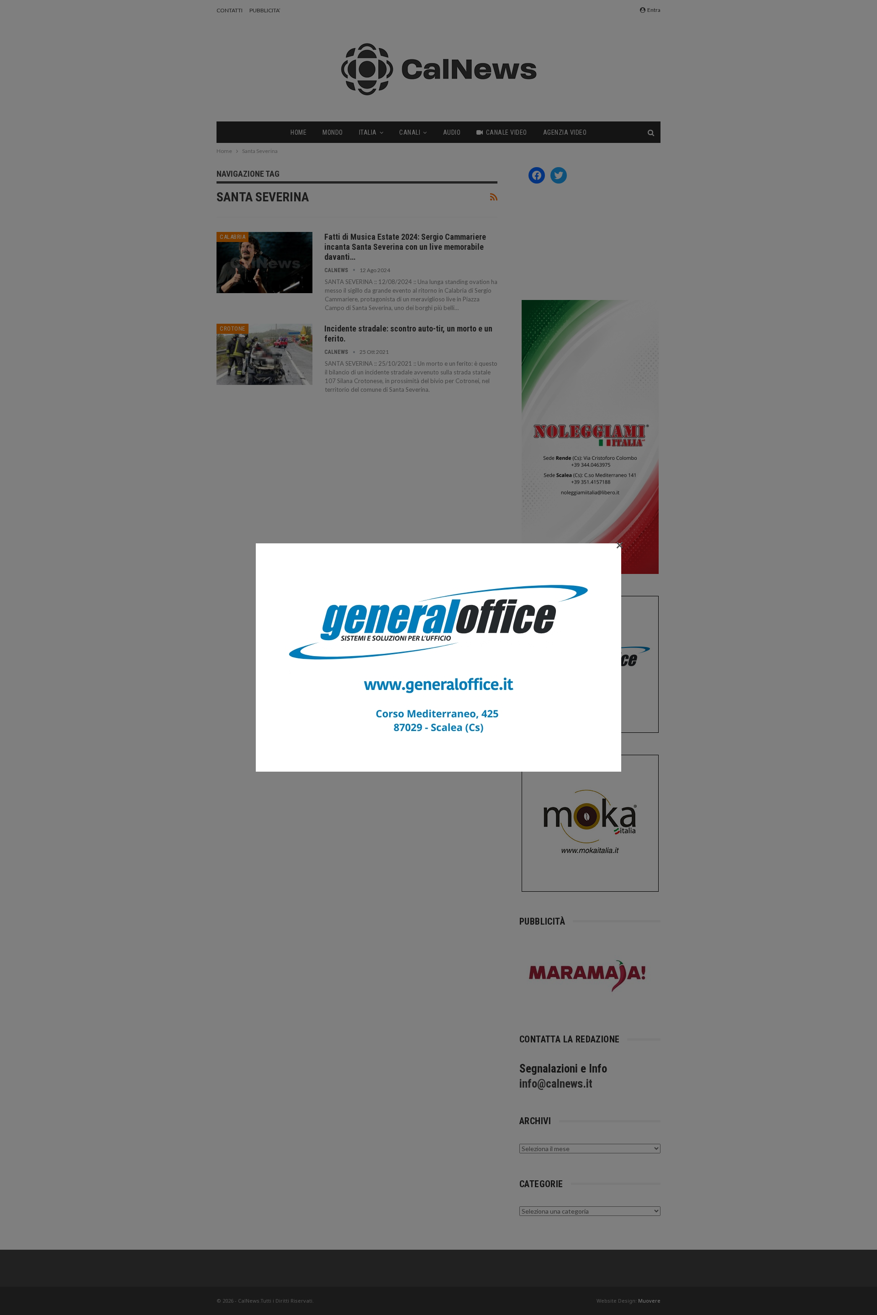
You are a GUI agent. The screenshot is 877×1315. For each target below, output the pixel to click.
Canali (409, 132)
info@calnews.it (555, 1083)
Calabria (232, 236)
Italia (368, 132)
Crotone (232, 328)
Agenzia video (565, 132)
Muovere (649, 1300)
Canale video (506, 132)
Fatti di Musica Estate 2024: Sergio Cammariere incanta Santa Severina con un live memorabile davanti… (405, 247)
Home (298, 132)
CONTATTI (230, 10)
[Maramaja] (587, 976)
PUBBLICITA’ (264, 10)
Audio (452, 132)
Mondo (332, 132)
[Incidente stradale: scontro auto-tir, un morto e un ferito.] (264, 354)
